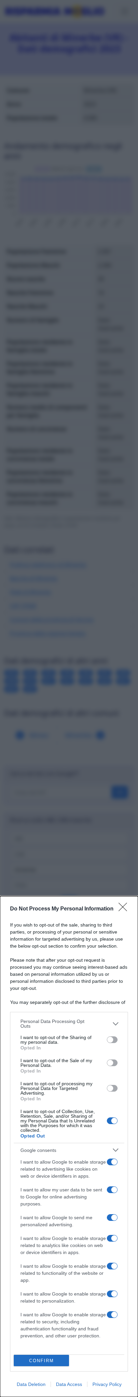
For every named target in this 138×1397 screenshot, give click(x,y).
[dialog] (69, 1146)
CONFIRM (41, 1360)
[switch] (112, 1039)
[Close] (125, 909)
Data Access (69, 1384)
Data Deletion (31, 1384)
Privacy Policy (107, 1384)
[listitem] (69, 1023)
